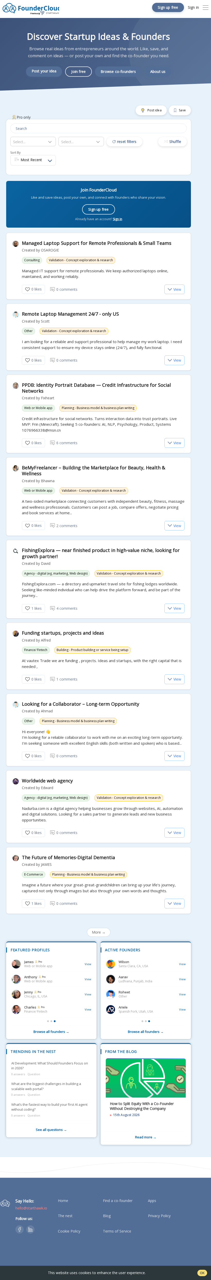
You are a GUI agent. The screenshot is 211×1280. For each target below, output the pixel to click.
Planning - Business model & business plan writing (98, 408)
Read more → (145, 1137)
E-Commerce (33, 874)
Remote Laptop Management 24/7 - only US (70, 314)
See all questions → (51, 1129)
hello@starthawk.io (31, 1208)
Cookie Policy (69, 1231)
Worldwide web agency (47, 781)
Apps (152, 1200)
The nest (65, 1215)
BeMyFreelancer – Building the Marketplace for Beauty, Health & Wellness (93, 471)
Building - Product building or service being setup (92, 650)
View (177, 289)
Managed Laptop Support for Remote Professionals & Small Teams (96, 243)
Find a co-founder (118, 1200)
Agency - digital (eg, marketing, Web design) (55, 573)
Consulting (32, 260)
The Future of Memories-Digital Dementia (68, 857)
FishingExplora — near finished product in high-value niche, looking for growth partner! (101, 553)
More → (99, 932)
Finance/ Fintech (35, 650)
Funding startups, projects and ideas (63, 633)
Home (63, 1200)
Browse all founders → (51, 1031)
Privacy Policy (159, 1215)
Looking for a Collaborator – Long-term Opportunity (80, 704)
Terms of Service (117, 1231)
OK (202, 1273)
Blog (107, 1215)
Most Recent (31, 159)
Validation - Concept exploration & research (81, 260)
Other (28, 331)
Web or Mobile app (38, 408)
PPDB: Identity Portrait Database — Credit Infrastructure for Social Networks (96, 388)
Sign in (117, 219)
